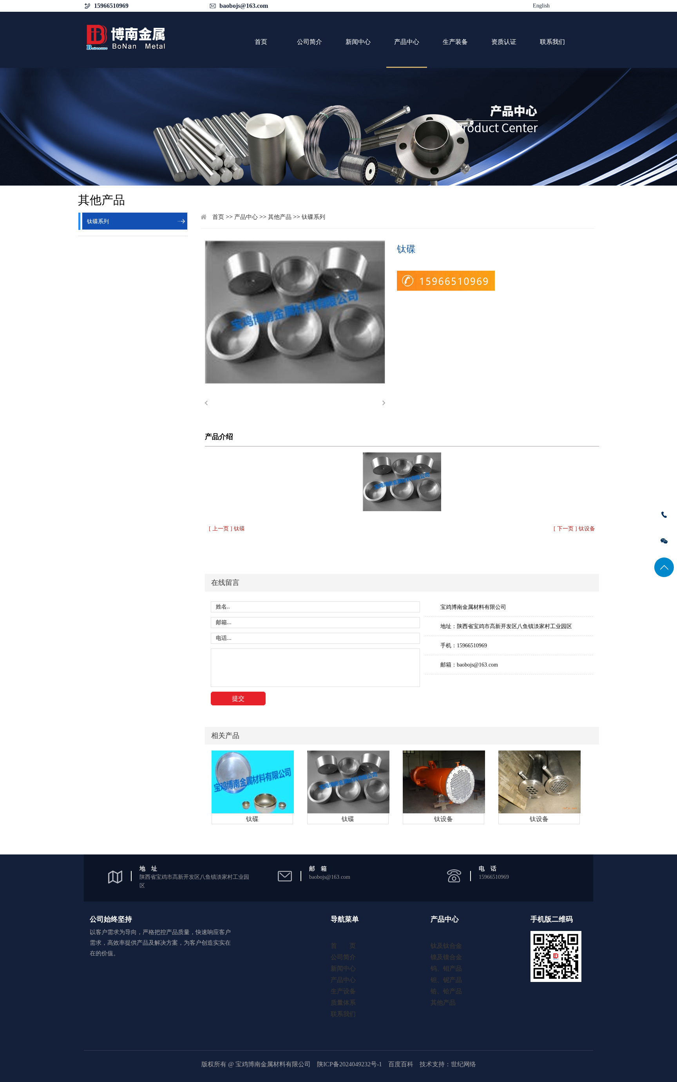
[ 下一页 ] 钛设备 (574, 529)
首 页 (343, 945)
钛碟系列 (98, 221)
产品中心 (406, 41)
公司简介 (309, 41)
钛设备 (443, 819)
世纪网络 (463, 1064)
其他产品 (279, 217)
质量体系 (343, 1002)
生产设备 (343, 991)
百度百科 (400, 1064)
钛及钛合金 (446, 945)
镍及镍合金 (446, 957)
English (541, 6)
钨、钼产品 (446, 968)
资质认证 (503, 41)
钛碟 (252, 819)
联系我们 (552, 41)
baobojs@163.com (243, 5)
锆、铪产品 (446, 991)
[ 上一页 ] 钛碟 (227, 529)
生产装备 (455, 41)
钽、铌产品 (446, 979)
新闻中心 (358, 41)
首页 (261, 41)
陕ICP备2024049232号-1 (349, 1064)
